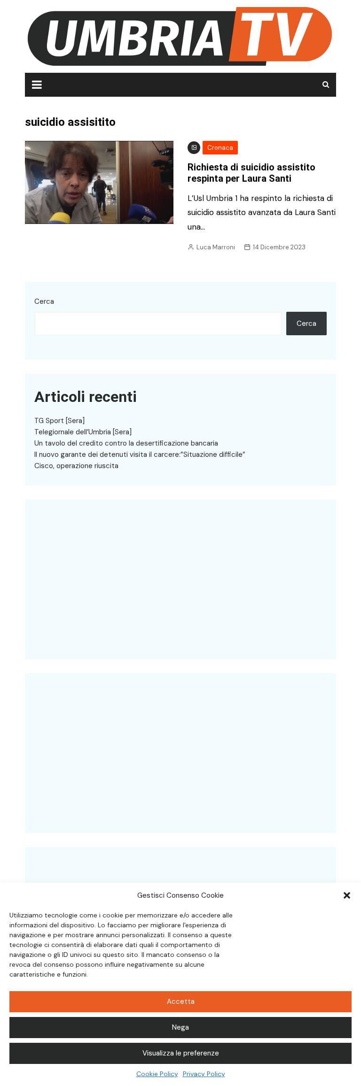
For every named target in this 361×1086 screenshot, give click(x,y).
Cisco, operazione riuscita (76, 465)
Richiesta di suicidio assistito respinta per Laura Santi (251, 173)
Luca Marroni (215, 247)
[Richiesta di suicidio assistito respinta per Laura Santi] (99, 181)
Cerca (44, 301)
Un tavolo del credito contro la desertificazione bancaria (126, 443)
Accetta (181, 1001)
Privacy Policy (204, 1074)
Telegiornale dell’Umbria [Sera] (83, 432)
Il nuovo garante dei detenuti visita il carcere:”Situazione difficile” (139, 454)
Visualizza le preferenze (180, 1053)
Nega (180, 1027)
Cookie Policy (157, 1074)
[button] (347, 895)
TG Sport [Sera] (59, 420)
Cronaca (220, 148)
